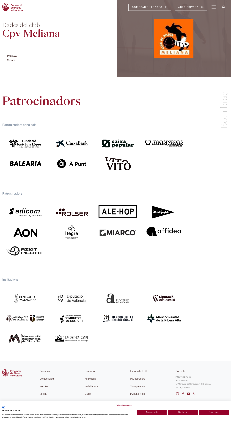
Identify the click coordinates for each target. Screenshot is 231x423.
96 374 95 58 (181, 380)
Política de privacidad (124, 405)
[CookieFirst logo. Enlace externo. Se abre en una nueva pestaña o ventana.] (3, 407)
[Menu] (213, 7)
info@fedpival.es (183, 377)
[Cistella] (223, 7)
